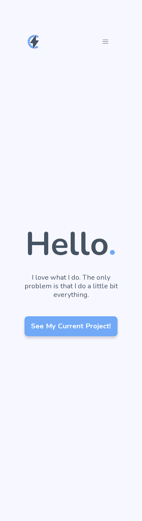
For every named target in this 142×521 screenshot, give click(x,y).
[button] (105, 41)
